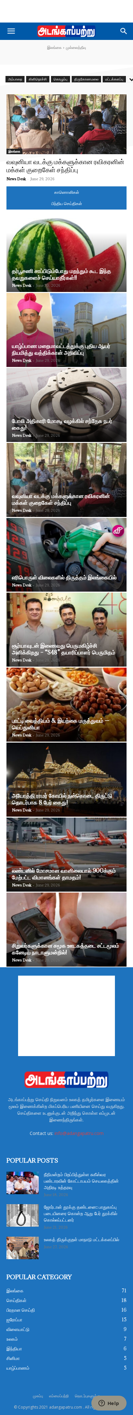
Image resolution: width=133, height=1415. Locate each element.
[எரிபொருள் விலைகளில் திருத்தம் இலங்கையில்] (66, 555)
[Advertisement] (66, 11)
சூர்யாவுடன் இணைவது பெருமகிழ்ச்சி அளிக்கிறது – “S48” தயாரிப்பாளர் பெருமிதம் (63, 649)
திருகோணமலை (86, 79)
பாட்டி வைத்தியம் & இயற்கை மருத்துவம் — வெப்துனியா (60, 724)
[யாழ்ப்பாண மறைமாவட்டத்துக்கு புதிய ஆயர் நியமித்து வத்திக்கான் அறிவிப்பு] (66, 330)
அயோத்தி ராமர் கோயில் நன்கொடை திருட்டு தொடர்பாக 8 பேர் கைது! (62, 799)
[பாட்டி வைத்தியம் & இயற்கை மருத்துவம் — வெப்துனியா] (66, 705)
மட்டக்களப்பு (114, 79)
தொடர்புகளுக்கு (87, 1396)
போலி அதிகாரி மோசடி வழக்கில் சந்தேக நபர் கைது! (62, 424)
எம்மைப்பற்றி (59, 1396)
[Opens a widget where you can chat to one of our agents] (109, 1404)
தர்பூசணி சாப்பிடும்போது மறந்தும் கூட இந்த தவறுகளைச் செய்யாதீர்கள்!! (61, 274)
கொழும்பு (60, 79)
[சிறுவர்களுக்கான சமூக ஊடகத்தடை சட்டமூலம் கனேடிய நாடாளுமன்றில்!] (66, 930)
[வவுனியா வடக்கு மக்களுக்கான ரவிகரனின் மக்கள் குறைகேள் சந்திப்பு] (66, 124)
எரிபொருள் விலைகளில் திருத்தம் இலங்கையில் (64, 577)
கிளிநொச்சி (38, 79)
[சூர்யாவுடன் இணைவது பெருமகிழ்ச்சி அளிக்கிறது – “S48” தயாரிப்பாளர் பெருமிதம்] (66, 630)
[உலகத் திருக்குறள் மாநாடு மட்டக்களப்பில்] (22, 1248)
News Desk (16, 178)
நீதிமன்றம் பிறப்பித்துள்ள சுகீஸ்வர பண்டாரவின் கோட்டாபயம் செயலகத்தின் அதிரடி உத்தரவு (81, 1181)
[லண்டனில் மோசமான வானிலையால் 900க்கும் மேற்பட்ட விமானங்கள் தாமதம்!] (66, 855)
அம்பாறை (15, 79)
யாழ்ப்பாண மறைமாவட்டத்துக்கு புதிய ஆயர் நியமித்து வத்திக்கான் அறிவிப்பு (61, 349)
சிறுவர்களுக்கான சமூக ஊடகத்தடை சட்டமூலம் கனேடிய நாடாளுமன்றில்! (65, 949)
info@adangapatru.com (79, 1133)
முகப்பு (38, 1396)
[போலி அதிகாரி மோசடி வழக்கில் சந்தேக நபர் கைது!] (66, 405)
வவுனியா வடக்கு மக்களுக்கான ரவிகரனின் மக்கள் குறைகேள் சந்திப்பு (61, 499)
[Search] (124, 31)
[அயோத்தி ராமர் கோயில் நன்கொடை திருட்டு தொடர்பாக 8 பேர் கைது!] (66, 780)
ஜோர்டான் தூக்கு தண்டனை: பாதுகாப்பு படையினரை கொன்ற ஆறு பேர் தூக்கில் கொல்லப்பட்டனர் (80, 1214)
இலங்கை (54, 47)
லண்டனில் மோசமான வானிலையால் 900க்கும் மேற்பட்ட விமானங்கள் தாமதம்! (64, 874)
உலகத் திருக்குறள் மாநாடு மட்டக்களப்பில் (81, 1239)
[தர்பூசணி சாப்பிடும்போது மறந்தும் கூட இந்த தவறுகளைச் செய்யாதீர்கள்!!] (66, 255)
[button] (11, 31)
